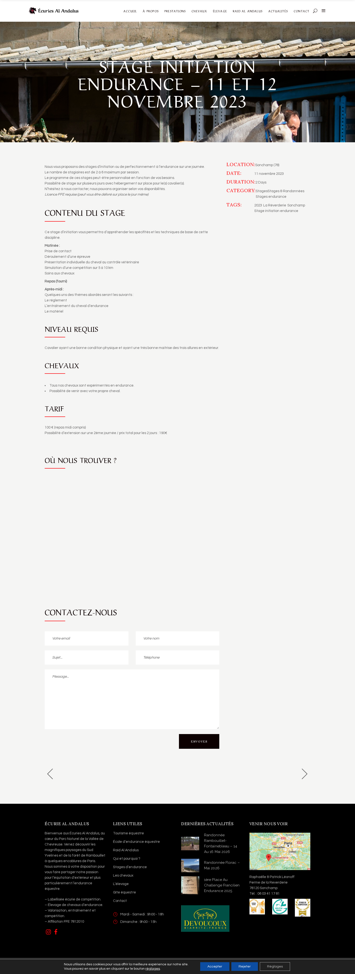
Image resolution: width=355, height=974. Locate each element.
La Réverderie (274, 205)
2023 (258, 205)
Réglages (275, 966)
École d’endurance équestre (136, 842)
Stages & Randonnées (286, 191)
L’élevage (121, 884)
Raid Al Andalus (126, 850)
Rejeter (245, 966)
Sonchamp (296, 205)
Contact (120, 901)
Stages (262, 191)
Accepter (214, 966)
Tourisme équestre (128, 833)
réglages (152, 968)
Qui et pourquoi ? (127, 858)
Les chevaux (123, 875)
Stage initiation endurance (276, 211)
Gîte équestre (124, 892)
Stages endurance (271, 196)
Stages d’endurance (130, 867)
